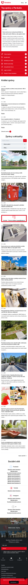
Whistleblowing (4, 569)
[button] (14, 92)
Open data (3, 571)
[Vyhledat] (25, 140)
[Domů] (6, 2)
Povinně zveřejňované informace (8, 573)
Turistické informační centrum (14, 473)
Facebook (3, 560)
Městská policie (14, 471)
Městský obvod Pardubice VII (14, 483)
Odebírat (4, 548)
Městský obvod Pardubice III (14, 478)
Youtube (11, 560)
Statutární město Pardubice (14, 469)
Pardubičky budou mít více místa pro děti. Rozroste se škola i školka (13, 33)
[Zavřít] (25, 578)
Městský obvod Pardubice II (14, 476)
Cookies (3, 565)
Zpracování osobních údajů (7, 567)
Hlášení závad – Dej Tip (14, 527)
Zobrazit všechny (5, 131)
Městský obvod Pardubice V (14, 481)
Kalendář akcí (14, 521)
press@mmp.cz (21, 220)
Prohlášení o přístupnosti (7, 575)
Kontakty (14, 534)
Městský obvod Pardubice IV (14, 479)
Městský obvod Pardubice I (14, 474)
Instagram (19, 560)
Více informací (13, 582)
